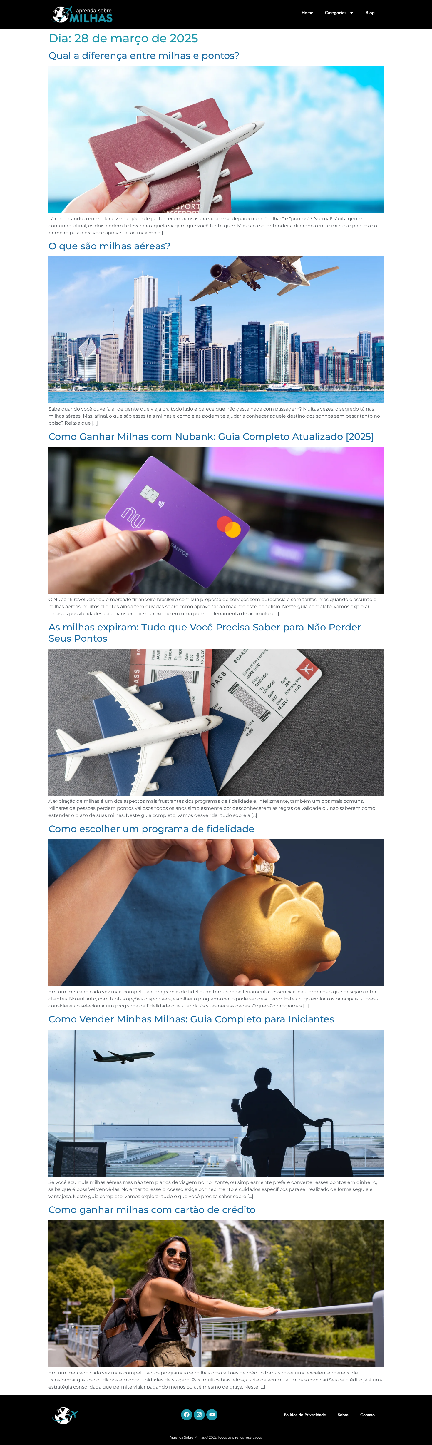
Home (307, 12)
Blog (370, 12)
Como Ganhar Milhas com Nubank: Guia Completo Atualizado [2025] (211, 436)
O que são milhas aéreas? (109, 246)
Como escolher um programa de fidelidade (151, 829)
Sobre (343, 1415)
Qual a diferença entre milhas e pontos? (144, 55)
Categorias (335, 12)
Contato (367, 1415)
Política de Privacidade (305, 1415)
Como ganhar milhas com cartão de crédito (152, 1209)
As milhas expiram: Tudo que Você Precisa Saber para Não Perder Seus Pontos (204, 632)
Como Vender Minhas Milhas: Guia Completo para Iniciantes (191, 1019)
